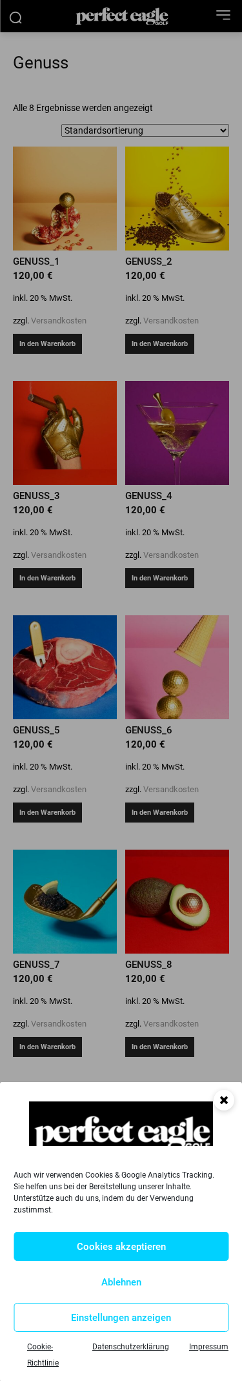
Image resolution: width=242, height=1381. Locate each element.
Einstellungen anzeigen (121, 1318)
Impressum (208, 1346)
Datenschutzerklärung (130, 1346)
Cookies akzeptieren (121, 1247)
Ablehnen (121, 1282)
